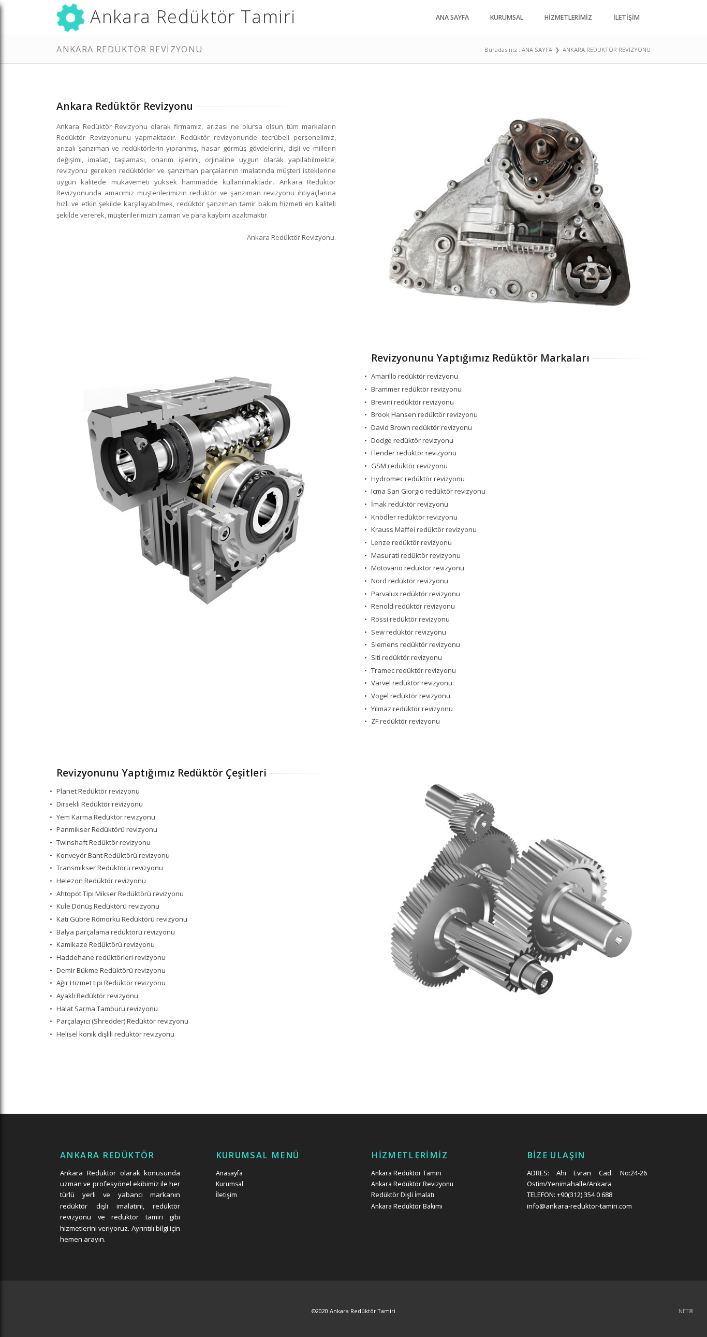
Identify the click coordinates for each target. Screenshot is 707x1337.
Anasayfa (229, 1173)
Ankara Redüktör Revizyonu (412, 1184)
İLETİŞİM (626, 17)
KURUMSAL (506, 17)
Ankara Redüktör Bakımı (407, 1206)
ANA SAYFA (452, 17)
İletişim (226, 1194)
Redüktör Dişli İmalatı (402, 1194)
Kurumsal (229, 1184)
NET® (686, 1311)
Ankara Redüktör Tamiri (406, 1173)
